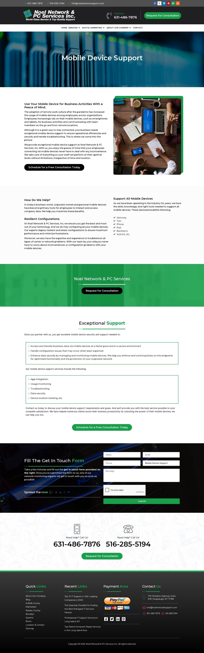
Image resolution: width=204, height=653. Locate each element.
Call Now (119, 13)
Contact (138, 28)
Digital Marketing (92, 28)
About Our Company (118, 28)
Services (73, 28)
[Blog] (173, 3)
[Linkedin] (164, 3)
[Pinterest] (169, 3)
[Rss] (178, 3)
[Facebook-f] (155, 3)
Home (64, 28)
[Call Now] (109, 15)
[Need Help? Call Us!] (77, 529)
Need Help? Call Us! (77, 537)
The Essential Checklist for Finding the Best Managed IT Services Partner (81, 609)
